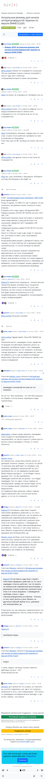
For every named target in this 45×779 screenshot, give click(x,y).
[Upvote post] (31, 61)
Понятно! (22, 760)
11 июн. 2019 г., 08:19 (22, 279)
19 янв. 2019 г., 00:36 (33, 44)
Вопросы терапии (9, 27)
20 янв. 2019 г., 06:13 (30, 154)
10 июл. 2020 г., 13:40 (30, 647)
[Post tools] (42, 61)
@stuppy (12, 568)
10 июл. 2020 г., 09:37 (26, 416)
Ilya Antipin (8, 44)
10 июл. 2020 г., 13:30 (30, 507)
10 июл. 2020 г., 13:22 (34, 455)
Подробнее (31, 756)
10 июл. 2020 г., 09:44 (35, 428)
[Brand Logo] (10, 5)
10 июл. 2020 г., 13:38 (30, 565)
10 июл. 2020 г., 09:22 (36, 331)
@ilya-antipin (6, 71)
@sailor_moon (15, 376)
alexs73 (6, 194)
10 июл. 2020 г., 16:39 (33, 683)
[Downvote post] (38, 61)
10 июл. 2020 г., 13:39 (30, 626)
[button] (3, 776)
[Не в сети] (2, 44)
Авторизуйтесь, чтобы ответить (30, 34)
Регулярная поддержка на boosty (22, 717)
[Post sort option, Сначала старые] (4, 34)
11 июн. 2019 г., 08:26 (33, 313)
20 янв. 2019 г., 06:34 (20, 173)
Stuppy (6, 507)
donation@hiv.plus (27, 742)
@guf (3, 95)
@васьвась (5, 434)
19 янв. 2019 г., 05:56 (30, 106)
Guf (5, 67)
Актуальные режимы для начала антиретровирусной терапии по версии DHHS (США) (21, 379)
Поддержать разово (22, 731)
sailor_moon (8, 331)
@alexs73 (5, 282)
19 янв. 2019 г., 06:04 (20, 130)
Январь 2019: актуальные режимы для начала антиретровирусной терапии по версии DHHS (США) (22, 49)
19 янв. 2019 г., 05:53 (20, 92)
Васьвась (7, 371)
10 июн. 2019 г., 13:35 (24, 194)
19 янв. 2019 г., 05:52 (30, 67)
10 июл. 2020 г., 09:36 (35, 371)
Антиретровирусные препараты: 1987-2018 (25, 198)
